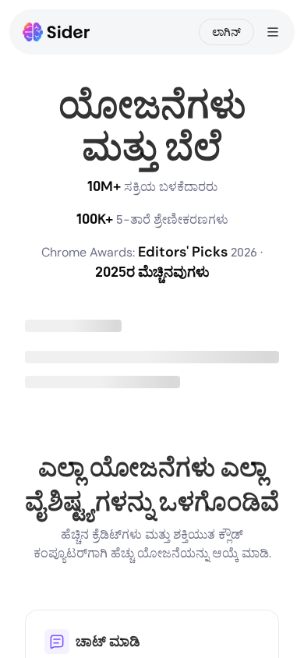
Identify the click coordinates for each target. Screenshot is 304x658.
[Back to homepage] (56, 32)
